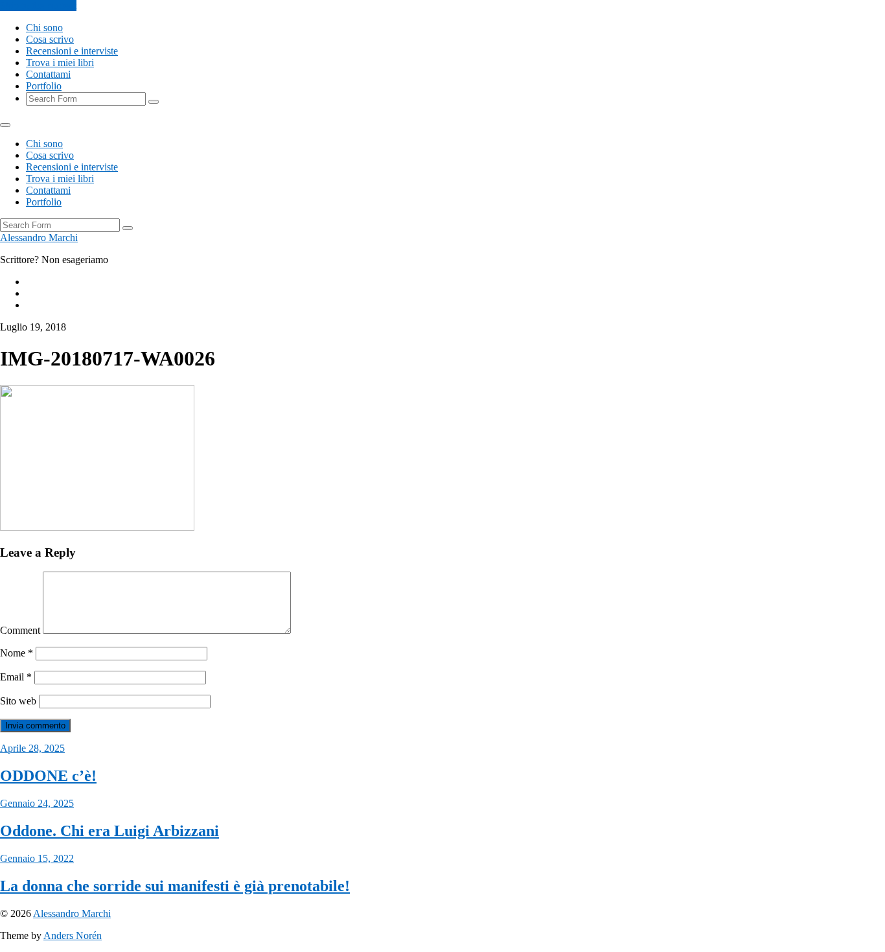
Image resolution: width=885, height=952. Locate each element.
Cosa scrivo (50, 39)
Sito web (18, 700)
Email (16, 676)
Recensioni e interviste (72, 50)
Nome (16, 652)
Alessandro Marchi (39, 237)
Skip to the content (38, 5)
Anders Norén (72, 935)
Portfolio (44, 85)
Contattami (48, 74)
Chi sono (44, 27)
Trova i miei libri (60, 62)
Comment (20, 630)
